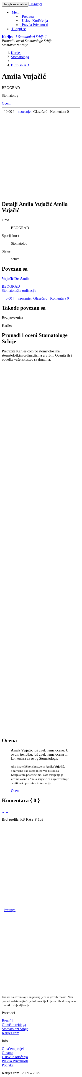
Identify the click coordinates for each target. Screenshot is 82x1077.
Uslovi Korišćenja (34, 21)
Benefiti (7, 1021)
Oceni (6, 103)
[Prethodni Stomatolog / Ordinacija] (3, 811)
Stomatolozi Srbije (15, 1029)
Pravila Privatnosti (34, 25)
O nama (7, 1053)
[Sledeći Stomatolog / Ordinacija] (7, 811)
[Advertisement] (41, 155)
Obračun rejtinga (14, 1025)
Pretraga (27, 16)
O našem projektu (14, 1049)
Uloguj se (18, 29)
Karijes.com (10, 1033)
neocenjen (25, 111)
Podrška (7, 1065)
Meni (15, 12)
